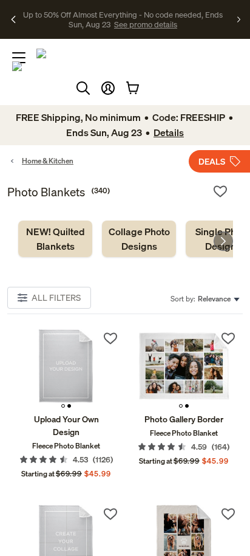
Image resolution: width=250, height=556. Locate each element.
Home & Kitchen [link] (47, 160)
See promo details (122, 24)
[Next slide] (223, 241)
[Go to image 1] (63, 406)
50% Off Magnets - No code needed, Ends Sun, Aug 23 (121, 14)
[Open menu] (18, 57)
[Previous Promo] (14, 19)
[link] (55, 239)
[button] (108, 88)
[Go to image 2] (69, 406)
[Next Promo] (238, 19)
